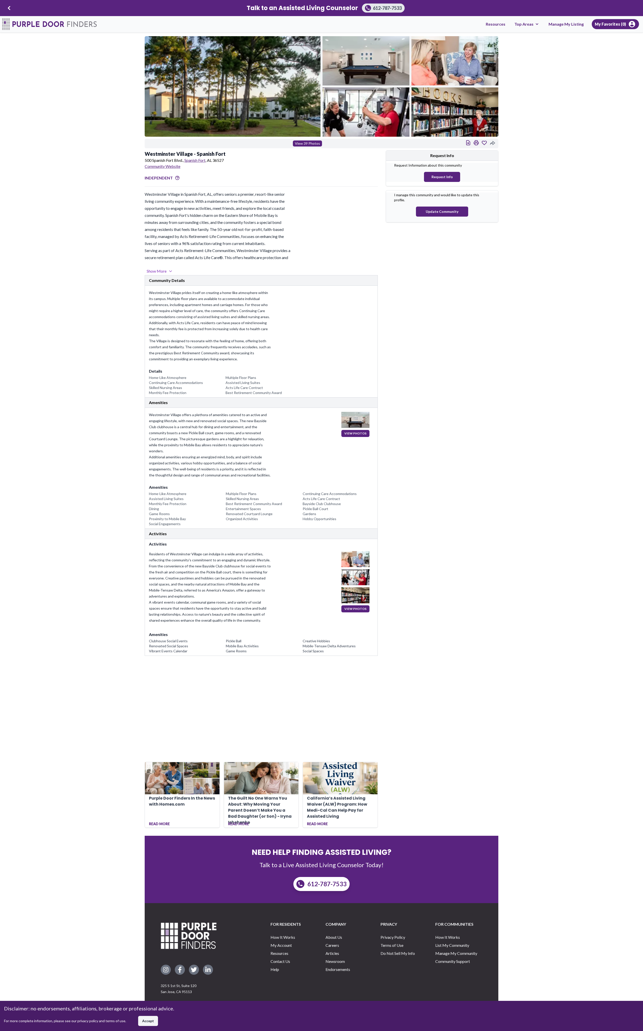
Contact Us (280, 961)
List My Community (452, 945)
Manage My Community (456, 953)
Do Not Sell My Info (398, 953)
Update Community (442, 211)
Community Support (452, 961)
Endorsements (338, 969)
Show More (157, 271)
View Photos (355, 433)
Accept (148, 1021)
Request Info (442, 177)
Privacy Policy (393, 937)
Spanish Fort (194, 160)
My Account (281, 945)
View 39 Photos (307, 143)
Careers (332, 945)
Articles (332, 953)
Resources (495, 24)
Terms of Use (392, 945)
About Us (334, 937)
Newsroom (335, 961)
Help (275, 969)
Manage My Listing (566, 24)
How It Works (283, 937)
